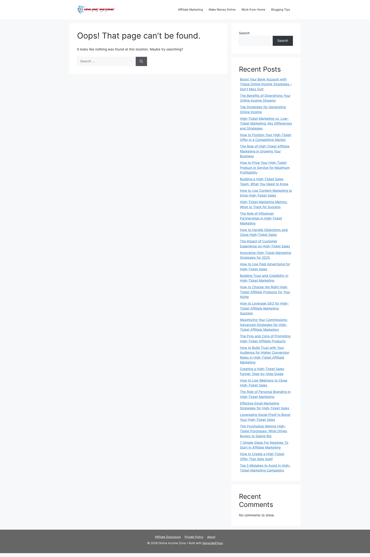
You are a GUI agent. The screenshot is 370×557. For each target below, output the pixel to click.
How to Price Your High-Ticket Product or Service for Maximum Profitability (265, 167)
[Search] (141, 61)
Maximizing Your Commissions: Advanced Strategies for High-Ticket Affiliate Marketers (264, 325)
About (211, 537)
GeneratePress (212, 543)
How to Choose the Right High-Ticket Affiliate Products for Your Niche (265, 292)
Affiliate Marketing (190, 9)
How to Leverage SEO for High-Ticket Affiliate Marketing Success (264, 308)
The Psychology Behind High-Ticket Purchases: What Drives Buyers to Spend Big (263, 431)
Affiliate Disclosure (168, 537)
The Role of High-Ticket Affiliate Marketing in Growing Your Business (264, 151)
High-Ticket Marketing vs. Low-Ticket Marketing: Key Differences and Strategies (266, 123)
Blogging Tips (280, 9)
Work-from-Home (253, 9)
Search (244, 33)
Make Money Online (222, 9)
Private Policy (194, 537)
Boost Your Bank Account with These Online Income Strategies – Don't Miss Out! (266, 84)
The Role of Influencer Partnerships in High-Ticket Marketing (261, 218)
